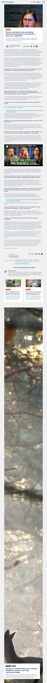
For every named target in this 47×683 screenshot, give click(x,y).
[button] (31, 2)
